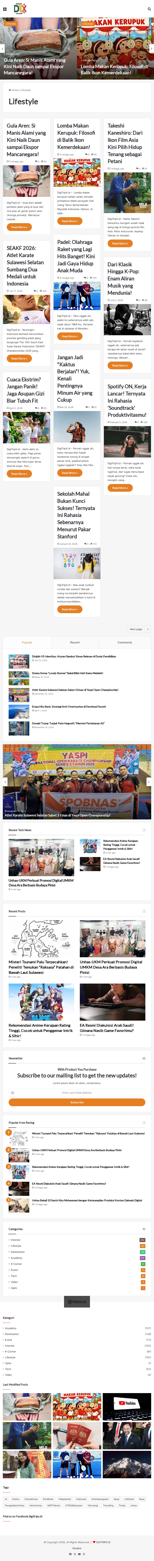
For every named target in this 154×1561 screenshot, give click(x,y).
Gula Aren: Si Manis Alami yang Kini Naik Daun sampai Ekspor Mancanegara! (35, 66)
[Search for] (149, 10)
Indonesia (81, 1499)
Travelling (108, 1505)
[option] (38, 48)
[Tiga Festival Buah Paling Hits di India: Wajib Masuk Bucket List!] (27, 1464)
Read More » (19, 227)
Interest (15, 1239)
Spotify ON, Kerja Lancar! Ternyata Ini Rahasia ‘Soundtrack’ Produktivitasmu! (127, 400)
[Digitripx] (20, 9)
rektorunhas (35, 1505)
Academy (16, 1257)
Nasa (142, 1499)
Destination (18, 1251)
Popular (27, 642)
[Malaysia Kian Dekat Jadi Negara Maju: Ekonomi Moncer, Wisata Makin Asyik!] (77, 1436)
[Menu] (5, 10)
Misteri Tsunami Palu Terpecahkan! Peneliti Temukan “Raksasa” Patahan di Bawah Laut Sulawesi (41, 967)
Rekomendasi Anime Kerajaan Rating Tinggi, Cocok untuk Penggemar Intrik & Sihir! (120, 844)
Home (15, 90)
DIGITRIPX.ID (103, 1542)
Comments (125, 642)
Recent (75, 642)
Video (14, 1281)
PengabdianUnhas (14, 1505)
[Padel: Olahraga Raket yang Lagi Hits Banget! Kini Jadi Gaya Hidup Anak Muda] (77, 296)
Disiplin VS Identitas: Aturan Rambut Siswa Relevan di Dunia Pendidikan (74, 656)
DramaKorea (31, 1499)
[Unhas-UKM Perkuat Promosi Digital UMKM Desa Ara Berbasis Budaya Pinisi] (41, 857)
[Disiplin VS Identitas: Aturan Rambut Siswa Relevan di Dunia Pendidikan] (19, 662)
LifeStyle (129, 1499)
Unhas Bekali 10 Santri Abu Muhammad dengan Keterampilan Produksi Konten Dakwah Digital (87, 1200)
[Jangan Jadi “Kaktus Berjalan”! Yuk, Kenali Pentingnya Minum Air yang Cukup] (77, 426)
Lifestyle (11, 23)
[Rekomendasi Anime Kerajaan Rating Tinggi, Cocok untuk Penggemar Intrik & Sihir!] (90, 846)
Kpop (116, 1499)
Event (14, 1269)
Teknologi (93, 1505)
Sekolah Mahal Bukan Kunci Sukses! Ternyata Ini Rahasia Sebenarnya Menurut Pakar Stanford (76, 515)
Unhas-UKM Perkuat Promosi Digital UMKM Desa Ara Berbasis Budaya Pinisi (111, 967)
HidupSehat (65, 1499)
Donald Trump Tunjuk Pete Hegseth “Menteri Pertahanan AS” (68, 723)
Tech (14, 1275)
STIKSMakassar (73, 1505)
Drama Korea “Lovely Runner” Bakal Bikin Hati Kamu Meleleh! (67, 673)
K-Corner (16, 1263)
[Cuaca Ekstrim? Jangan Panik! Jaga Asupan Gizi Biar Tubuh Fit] (26, 427)
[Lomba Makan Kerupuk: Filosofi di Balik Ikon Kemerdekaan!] (115, 48)
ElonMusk (48, 1499)
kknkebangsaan (100, 1499)
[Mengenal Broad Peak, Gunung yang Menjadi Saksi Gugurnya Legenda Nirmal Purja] (127, 1464)
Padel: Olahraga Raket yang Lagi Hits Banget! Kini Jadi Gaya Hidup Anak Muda (76, 256)
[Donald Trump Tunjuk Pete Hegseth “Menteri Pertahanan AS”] (19, 728)
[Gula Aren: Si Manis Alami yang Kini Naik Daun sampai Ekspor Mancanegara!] (38, 48)
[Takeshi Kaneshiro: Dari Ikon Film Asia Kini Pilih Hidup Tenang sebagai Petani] (127, 192)
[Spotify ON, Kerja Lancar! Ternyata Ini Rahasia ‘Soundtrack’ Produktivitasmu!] (127, 441)
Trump (122, 1505)
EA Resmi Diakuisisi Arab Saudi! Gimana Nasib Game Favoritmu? (69, 1183)
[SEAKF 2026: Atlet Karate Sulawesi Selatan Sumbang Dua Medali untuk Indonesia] (26, 309)
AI (6, 1499)
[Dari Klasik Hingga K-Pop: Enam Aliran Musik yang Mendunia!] (127, 319)
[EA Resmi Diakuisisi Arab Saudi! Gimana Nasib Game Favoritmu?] (90, 864)
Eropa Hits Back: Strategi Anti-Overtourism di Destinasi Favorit (69, 706)
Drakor (15, 1499)
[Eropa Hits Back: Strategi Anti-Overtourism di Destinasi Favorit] (19, 712)
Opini (14, 1287)
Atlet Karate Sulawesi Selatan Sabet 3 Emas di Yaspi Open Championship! (75, 689)
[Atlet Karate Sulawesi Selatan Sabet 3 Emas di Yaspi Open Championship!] (19, 695)
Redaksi (77, 1548)
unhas (134, 1505)
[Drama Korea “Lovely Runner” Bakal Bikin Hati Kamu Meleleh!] (19, 678)
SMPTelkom (53, 1505)
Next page (136, 629)
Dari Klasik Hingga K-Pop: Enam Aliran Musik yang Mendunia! (124, 278)
